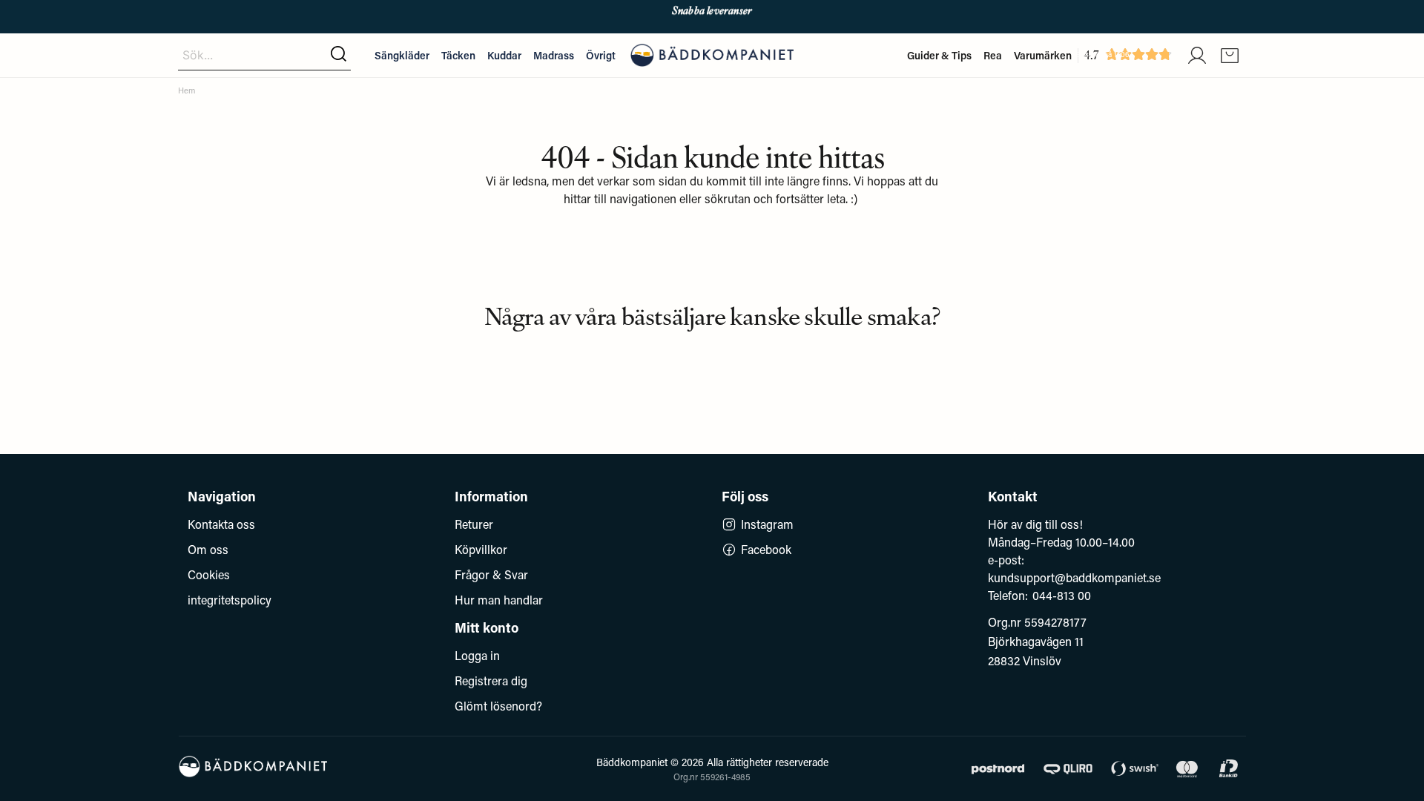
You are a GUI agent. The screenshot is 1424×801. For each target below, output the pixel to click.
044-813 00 (1061, 595)
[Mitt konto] (1197, 55)
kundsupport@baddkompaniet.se (1074, 577)
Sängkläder (402, 55)
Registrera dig (491, 680)
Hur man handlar (499, 599)
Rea (992, 55)
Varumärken (1043, 55)
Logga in (477, 655)
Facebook (766, 549)
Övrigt (601, 55)
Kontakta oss (221, 524)
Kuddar (504, 55)
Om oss (208, 549)
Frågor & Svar (491, 574)
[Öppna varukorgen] (1229, 55)
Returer (474, 524)
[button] (338, 55)
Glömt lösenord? (498, 705)
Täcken (458, 55)
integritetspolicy (229, 599)
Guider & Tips (939, 55)
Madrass (553, 55)
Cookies (209, 574)
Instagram (767, 524)
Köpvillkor (481, 549)
